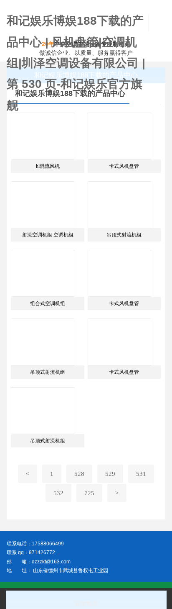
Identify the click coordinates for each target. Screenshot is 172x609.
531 (141, 473)
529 (110, 473)
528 (79, 473)
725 (89, 493)
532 (58, 493)
